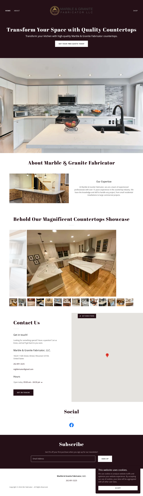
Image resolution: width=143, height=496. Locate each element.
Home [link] (8, 11)
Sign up (105, 459)
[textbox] (63, 459)
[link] (71, 10)
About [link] (17, 11)
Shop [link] (135, 11)
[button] (41, 382)
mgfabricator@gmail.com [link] (23, 369)
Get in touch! (23, 392)
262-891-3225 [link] (19, 364)
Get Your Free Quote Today (71, 44)
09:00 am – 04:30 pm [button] (31, 382)
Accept (118, 488)
